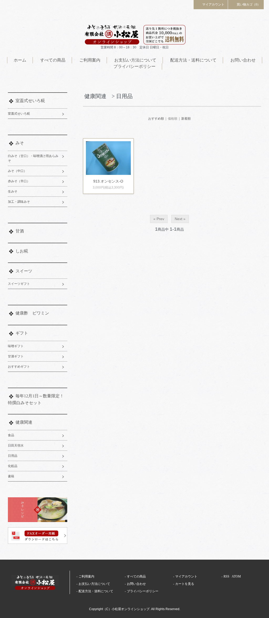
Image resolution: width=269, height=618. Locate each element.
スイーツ (23, 271)
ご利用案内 (89, 60)
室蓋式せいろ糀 (30, 100)
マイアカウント (213, 4)
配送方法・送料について (193, 60)
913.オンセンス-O (108, 181)
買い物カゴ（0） (248, 4)
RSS (226, 576)
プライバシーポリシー (134, 66)
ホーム (20, 60)
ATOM (236, 576)
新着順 (186, 118)
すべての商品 (52, 60)
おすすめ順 (156, 118)
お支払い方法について (135, 60)
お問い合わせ (243, 60)
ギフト (21, 333)
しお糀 (21, 251)
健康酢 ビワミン (32, 313)
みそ (19, 142)
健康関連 (23, 422)
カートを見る (184, 584)
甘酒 (19, 231)
